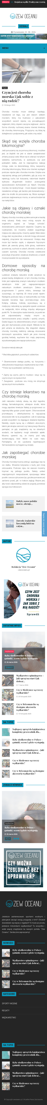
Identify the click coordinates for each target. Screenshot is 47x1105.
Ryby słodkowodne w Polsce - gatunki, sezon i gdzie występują (21, 657)
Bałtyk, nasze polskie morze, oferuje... (26, 502)
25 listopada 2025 (24, 697)
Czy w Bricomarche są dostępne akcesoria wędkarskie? (27, 707)
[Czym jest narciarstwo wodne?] (23, 36)
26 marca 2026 (12, 662)
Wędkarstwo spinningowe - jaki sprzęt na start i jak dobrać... (30, 678)
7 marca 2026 (23, 685)
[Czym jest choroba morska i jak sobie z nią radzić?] (23, 599)
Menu (5, 48)
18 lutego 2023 (9, 105)
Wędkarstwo (9, 651)
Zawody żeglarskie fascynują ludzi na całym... (25, 523)
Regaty (4, 88)
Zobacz (9, 667)
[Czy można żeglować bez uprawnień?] (23, 868)
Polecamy (5, 2)
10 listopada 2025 (24, 714)
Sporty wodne (9, 1003)
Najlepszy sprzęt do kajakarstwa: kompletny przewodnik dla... (28, 730)
